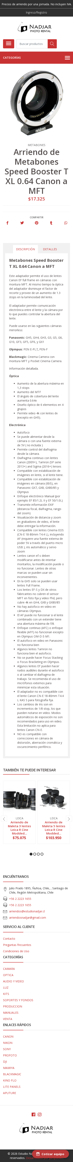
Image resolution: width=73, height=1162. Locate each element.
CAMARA (9, 969)
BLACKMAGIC (12, 1074)
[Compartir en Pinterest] (36, 223)
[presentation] (4, 819)
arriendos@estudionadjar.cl (27, 911)
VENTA (7, 1019)
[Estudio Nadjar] (35, 28)
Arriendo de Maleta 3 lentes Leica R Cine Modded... (19, 827)
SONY (7, 1049)
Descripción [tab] (25, 249)
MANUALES (10, 1013)
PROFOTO (10, 1055)
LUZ (6, 987)
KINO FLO (9, 1080)
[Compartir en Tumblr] (51, 223)
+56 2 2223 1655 (20, 899)
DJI (5, 1061)
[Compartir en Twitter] (22, 223)
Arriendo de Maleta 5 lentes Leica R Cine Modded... (53, 827)
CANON (8, 1036)
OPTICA (8, 975)
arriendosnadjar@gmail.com (27, 917)
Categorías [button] (12, 57)
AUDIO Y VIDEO (13, 981)
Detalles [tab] (50, 249)
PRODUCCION (12, 1006)
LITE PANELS (11, 1087)
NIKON (7, 1043)
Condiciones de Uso (16, 951)
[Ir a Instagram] (39, 1114)
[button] (31, 854)
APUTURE (9, 1093)
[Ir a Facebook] (33, 1114)
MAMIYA (8, 1068)
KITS (6, 994)
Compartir (36, 217)
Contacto (9, 938)
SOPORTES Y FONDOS (18, 1000)
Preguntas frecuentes (17, 945)
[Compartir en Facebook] (7, 223)
